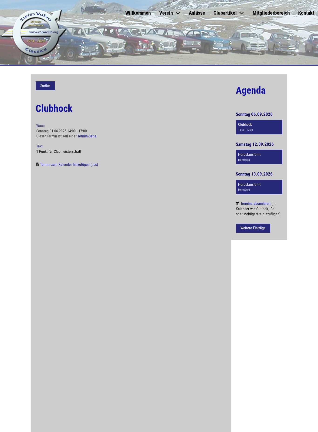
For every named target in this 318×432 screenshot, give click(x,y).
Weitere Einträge (253, 228)
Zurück (45, 85)
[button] (259, 127)
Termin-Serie (87, 136)
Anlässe (197, 13)
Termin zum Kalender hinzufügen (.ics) (69, 164)
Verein (166, 13)
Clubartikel (225, 13)
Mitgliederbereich (271, 13)
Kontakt (306, 13)
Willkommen (138, 13)
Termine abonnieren (255, 203)
